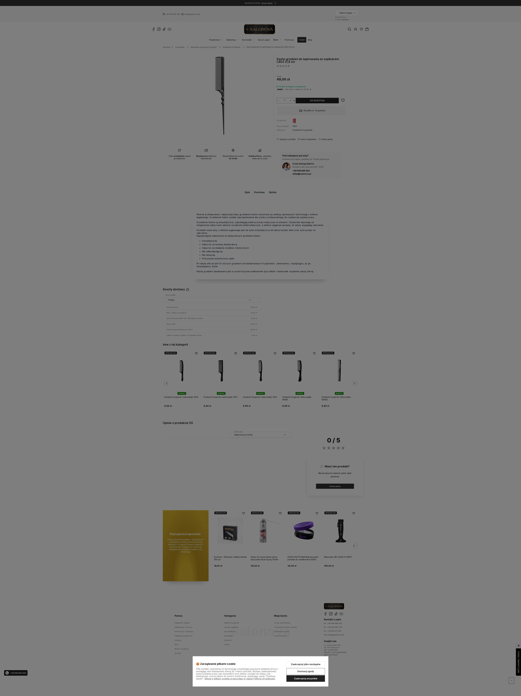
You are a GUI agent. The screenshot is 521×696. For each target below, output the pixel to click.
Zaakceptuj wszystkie (305, 678)
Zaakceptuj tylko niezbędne (305, 664)
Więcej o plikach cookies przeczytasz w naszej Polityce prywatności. (239, 678)
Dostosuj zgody (305, 671)
